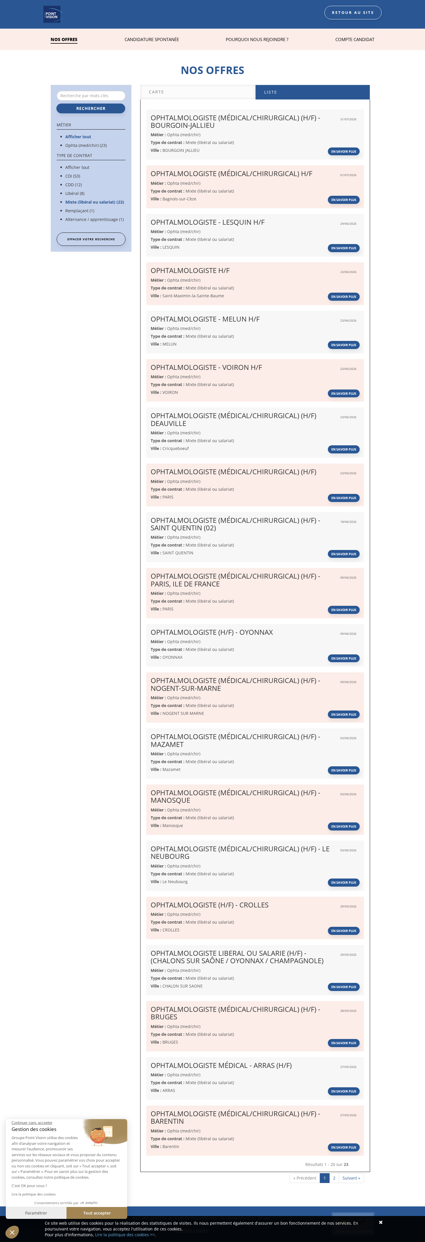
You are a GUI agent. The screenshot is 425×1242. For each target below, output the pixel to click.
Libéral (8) (74, 193)
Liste (270, 92)
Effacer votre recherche (91, 239)
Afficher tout (78, 136)
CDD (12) (73, 184)
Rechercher (91, 108)
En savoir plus (343, 151)
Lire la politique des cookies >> (125, 1234)
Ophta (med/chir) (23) (86, 145)
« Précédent (304, 1178)
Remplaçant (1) (79, 210)
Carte (156, 92)
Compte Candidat (354, 39)
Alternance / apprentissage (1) (94, 219)
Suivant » (351, 1178)
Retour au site (353, 12)
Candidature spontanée (152, 39)
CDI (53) (72, 176)
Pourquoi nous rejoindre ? (257, 39)
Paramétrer (36, 1213)
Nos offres (64, 39)
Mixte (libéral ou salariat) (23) (94, 202)
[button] (12, 1232)
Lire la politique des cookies (34, 1194)
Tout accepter (97, 1213)
